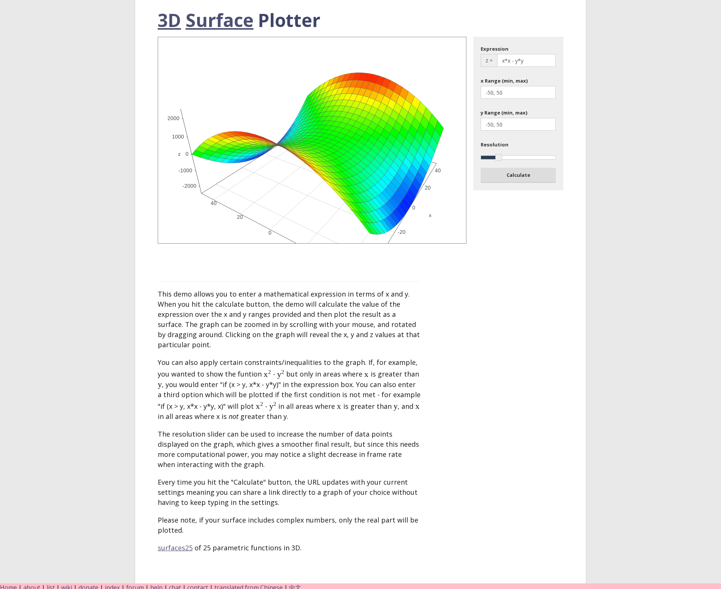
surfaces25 (175, 547)
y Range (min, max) (504, 112)
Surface (219, 20)
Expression (494, 48)
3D (169, 20)
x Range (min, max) (504, 80)
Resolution (494, 144)
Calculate (518, 175)
